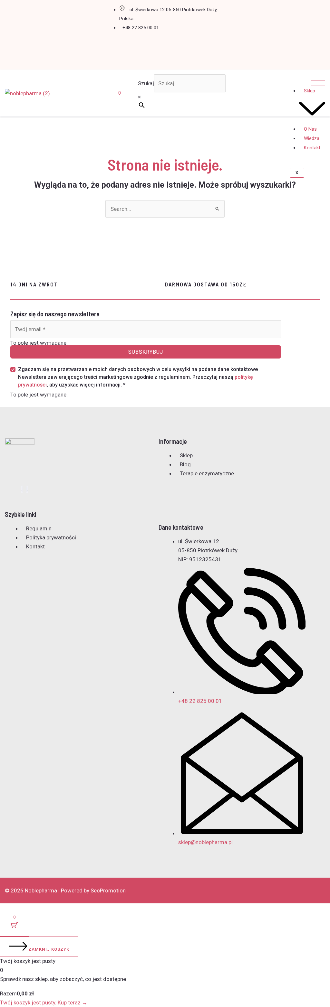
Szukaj (146, 83)
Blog (185, 464)
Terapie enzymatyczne (207, 473)
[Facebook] (22, 489)
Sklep (186, 455)
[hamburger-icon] (318, 83)
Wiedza (311, 138)
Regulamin (39, 528)
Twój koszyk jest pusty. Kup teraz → (43, 1002)
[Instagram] (27, 489)
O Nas (310, 129)
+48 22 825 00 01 (140, 28)
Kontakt (312, 148)
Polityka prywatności (51, 537)
